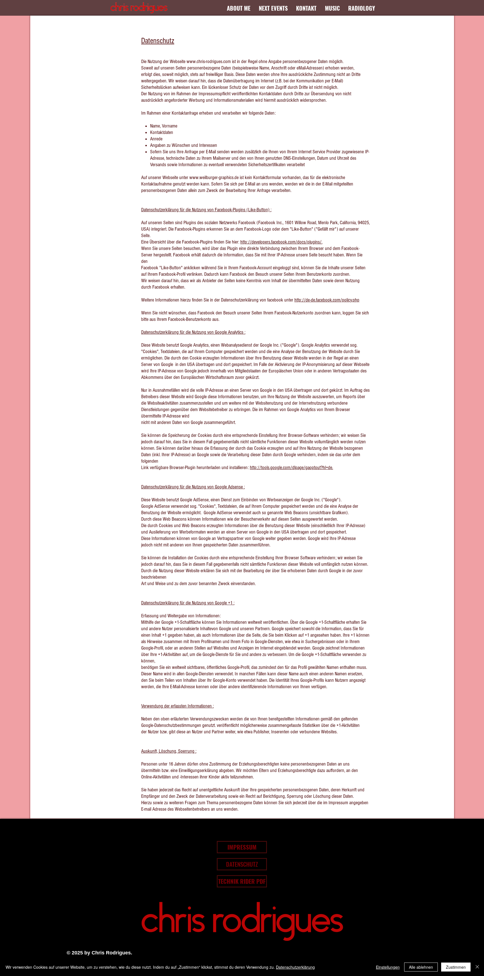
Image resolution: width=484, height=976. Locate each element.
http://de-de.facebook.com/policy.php (326, 300)
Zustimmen (456, 967)
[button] (99, 953)
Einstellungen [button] (388, 967)
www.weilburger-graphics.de (214, 177)
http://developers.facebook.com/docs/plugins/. (281, 242)
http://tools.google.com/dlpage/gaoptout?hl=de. (291, 467)
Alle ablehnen (421, 967)
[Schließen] (477, 967)
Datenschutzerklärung (295, 967)
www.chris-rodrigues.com (209, 61)
